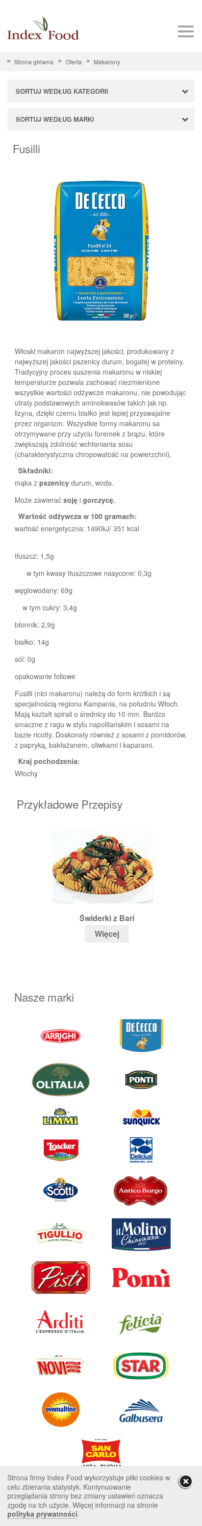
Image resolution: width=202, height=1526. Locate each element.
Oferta (73, 61)
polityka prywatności (42, 1514)
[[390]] (60, 1233)
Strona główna (33, 61)
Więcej (107, 933)
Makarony (107, 61)
